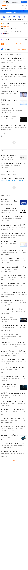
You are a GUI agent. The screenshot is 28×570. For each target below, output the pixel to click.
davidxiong (3, 305)
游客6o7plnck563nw (5, 254)
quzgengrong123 (4, 271)
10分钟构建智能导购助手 (22, 49)
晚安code (3, 212)
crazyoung (3, 363)
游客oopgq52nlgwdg (5, 330)
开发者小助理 (4, 150)
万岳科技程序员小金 (5, 431)
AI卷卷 (2, 221)
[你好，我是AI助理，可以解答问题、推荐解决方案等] (19, 5)
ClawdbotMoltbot (4, 338)
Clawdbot (3, 380)
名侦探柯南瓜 (4, 129)
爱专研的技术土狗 (4, 229)
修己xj (2, 95)
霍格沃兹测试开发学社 (5, 237)
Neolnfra (3, 121)
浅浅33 (2, 389)
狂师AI (2, 321)
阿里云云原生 (4, 70)
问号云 (2, 167)
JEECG (2, 439)
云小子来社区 (4, 456)
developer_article (4, 62)
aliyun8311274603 (5, 447)
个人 (25, 8)
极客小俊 (3, 104)
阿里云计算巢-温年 (5, 313)
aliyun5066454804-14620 (6, 174)
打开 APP (24, 2)
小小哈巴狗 (3, 405)
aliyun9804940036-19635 (6, 347)
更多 (26, 39)
